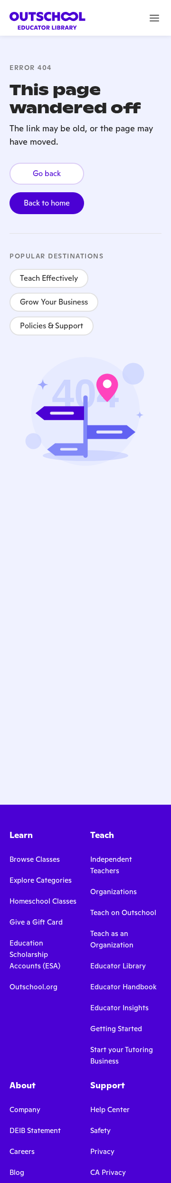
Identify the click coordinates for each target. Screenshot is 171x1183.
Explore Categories (41, 880)
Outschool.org (33, 986)
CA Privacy (108, 1172)
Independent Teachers (111, 865)
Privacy (102, 1151)
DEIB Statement (35, 1130)
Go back (47, 173)
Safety (100, 1130)
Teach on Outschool (123, 912)
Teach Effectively (49, 278)
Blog (17, 1172)
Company (25, 1109)
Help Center (110, 1109)
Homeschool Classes (43, 901)
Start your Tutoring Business (121, 1055)
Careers (22, 1151)
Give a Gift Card (36, 922)
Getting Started (116, 1028)
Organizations (113, 891)
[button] (154, 18)
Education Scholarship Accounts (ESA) (35, 954)
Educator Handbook (123, 986)
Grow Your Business (54, 302)
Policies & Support (51, 326)
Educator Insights (119, 1007)
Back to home (47, 203)
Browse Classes (35, 859)
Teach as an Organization (111, 939)
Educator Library (118, 965)
